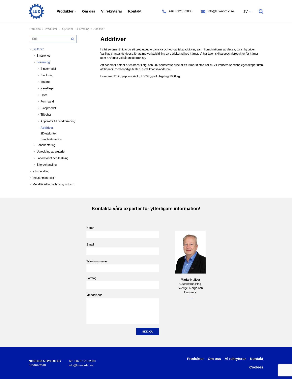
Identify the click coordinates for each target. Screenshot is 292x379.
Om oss (88, 11)
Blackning (47, 75)
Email (90, 244)
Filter (44, 95)
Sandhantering (46, 145)
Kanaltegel (47, 88)
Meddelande (94, 295)
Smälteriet (43, 55)
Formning (83, 28)
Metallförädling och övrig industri (53, 184)
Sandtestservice (51, 139)
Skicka (147, 331)
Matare (45, 81)
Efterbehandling (47, 164)
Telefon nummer (96, 261)
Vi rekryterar (111, 11)
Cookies (256, 367)
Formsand (47, 101)
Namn (90, 227)
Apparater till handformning (58, 121)
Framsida (35, 28)
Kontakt (134, 11)
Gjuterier (67, 28)
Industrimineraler (43, 177)
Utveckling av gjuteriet (51, 151)
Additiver (47, 127)
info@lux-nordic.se (220, 11)
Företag (91, 278)
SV (245, 11)
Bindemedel (48, 68)
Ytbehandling (41, 171)
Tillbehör (46, 114)
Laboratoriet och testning (52, 158)
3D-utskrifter (49, 133)
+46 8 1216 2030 (180, 11)
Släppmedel (48, 108)
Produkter (65, 11)
